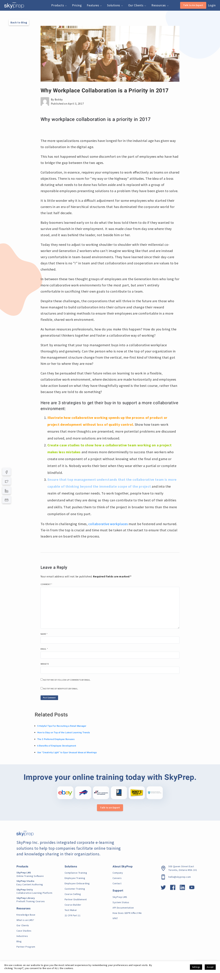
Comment (46, 584)
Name (44, 634)
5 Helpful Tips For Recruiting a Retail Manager (61, 726)
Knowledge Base (25, 914)
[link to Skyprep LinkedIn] (182, 888)
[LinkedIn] (6, 490)
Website (45, 664)
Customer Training (75, 888)
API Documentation (123, 907)
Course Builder (73, 904)
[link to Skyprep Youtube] (192, 888)
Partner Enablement (76, 899)
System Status (121, 902)
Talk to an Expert (110, 807)
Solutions (114, 5)
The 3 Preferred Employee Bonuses (55, 739)
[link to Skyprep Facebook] (172, 888)
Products (58, 5)
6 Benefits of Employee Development (56, 745)
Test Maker (71, 910)
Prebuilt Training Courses (30, 899)
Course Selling (73, 894)
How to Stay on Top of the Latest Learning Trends (63, 732)
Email (44, 649)
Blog (19, 941)
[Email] (6, 499)
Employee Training (75, 878)
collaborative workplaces (108, 524)
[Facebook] (6, 471)
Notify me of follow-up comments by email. (67, 680)
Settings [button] (196, 967)
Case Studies (23, 930)
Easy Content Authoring (29, 882)
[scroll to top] (211, 955)
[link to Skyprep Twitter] (163, 888)
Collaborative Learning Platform (34, 891)
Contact (117, 883)
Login (212, 5)
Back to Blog (18, 22)
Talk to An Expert (193, 5)
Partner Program (25, 946)
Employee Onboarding (77, 883)
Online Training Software (30, 874)
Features (93, 5)
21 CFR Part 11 (73, 915)
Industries (22, 936)
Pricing (77, 5)
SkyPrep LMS (120, 897)
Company (118, 872)
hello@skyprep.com (179, 876)
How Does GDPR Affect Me (127, 913)
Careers (117, 878)
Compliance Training (76, 872)
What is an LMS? (25, 920)
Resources (159, 5)
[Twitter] (6, 481)
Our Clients (136, 5)
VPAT (115, 918)
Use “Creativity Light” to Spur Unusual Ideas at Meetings (67, 752)
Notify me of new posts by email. (60, 688)
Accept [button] (210, 967)
